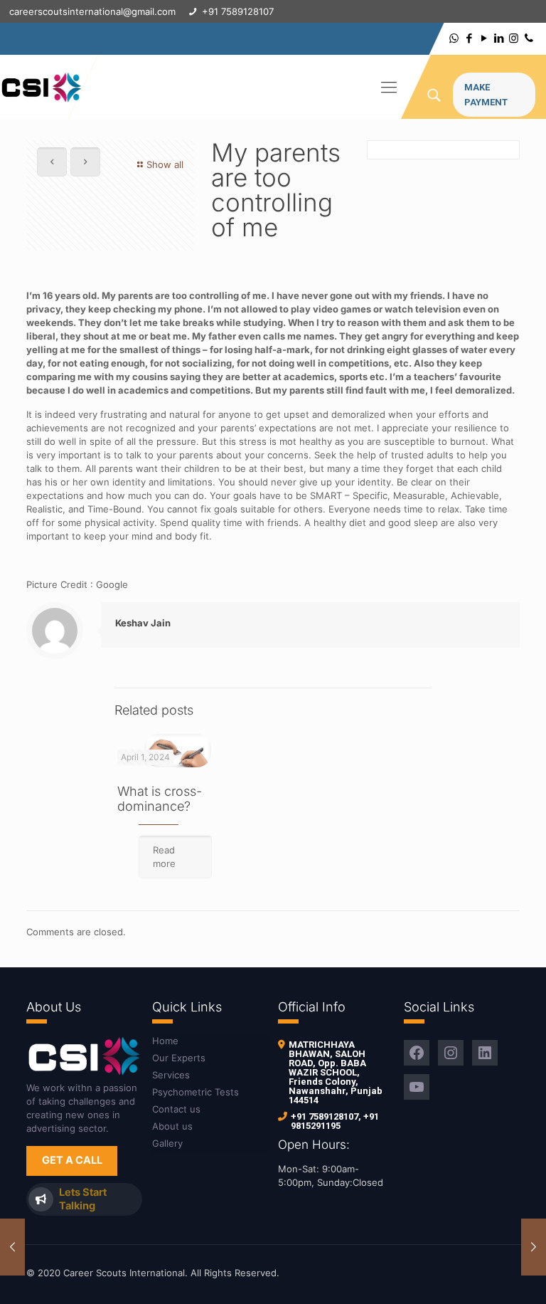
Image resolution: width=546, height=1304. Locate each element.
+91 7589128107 (324, 1116)
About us (172, 1126)
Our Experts (178, 1057)
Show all (164, 164)
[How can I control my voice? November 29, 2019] (12, 1247)
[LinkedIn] (498, 38)
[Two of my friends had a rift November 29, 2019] (533, 1247)
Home (165, 1040)
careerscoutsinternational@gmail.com (92, 11)
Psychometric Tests (195, 1092)
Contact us (176, 1109)
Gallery (167, 1143)
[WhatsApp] (454, 38)
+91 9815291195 (335, 1121)
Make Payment (486, 94)
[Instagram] (513, 38)
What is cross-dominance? (159, 799)
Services (171, 1074)
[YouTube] (483, 38)
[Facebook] (469, 38)
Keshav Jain (143, 623)
